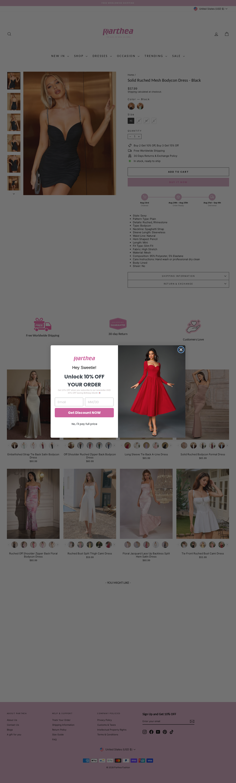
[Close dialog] (181, 350)
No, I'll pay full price (84, 424)
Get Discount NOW (84, 412)
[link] (84, 359)
